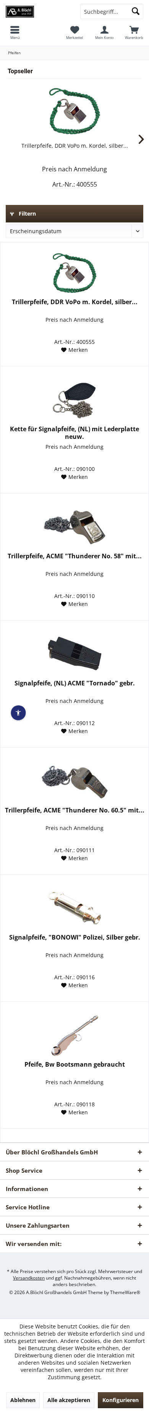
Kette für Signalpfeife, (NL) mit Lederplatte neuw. (74, 432)
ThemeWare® (125, 1292)
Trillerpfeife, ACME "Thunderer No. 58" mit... (75, 556)
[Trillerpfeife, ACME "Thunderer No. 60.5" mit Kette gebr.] (74, 781)
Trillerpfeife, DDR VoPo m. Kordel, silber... (74, 145)
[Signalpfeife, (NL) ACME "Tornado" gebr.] (74, 654)
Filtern (26, 213)
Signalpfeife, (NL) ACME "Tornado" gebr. (75, 683)
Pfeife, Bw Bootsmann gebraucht (74, 1065)
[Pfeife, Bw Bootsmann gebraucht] (74, 1036)
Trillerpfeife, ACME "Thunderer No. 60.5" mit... (74, 810)
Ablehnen (23, 1400)
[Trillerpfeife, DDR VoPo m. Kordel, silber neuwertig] (74, 111)
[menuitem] (134, 32)
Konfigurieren (120, 1400)
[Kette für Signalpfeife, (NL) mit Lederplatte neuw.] (74, 400)
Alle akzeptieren (68, 1400)
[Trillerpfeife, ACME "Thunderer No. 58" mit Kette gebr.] (74, 527)
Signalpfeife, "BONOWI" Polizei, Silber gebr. (74, 937)
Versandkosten (29, 1278)
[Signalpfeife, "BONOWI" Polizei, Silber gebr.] (74, 909)
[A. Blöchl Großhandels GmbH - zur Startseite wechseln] (37, 11)
